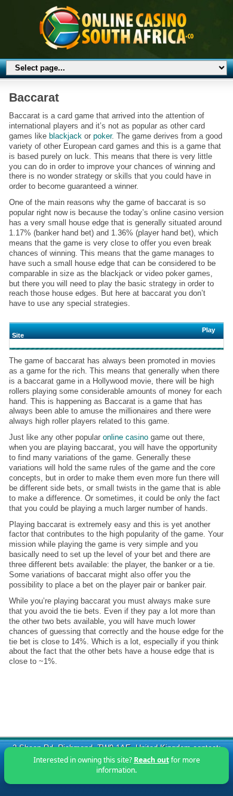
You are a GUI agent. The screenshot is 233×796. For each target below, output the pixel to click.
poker (102, 135)
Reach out (151, 760)
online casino (125, 437)
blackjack (65, 135)
